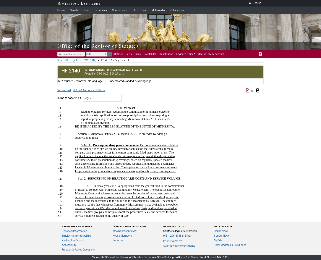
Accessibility (69, 244)
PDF (251, 91)
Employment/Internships (76, 235)
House (61, 10)
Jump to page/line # (69, 97)
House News (221, 231)
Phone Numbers (172, 241)
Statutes (118, 53)
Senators (118, 240)
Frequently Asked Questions (78, 249)
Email (188, 235)
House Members (122, 235)
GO (109, 54)
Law (144, 10)
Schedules (101, 10)
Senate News (222, 235)
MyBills (218, 240)
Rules (138, 53)
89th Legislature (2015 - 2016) (80, 60)
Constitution (166, 53)
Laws (129, 53)
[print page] (260, 54)
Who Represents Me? (125, 231)
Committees (119, 10)
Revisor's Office (184, 53)
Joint (87, 10)
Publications (177, 10)
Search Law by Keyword (211, 53)
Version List (64, 90)
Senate (74, 10)
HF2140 (104, 60)
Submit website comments (179, 245)
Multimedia (158, 10)
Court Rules (150, 53)
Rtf (261, 91)
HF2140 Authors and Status (89, 90)
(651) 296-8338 (172, 235)
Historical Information (74, 231)
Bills (134, 10)
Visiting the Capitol (73, 240)
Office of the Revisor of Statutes (98, 45)
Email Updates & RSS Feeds (230, 244)
